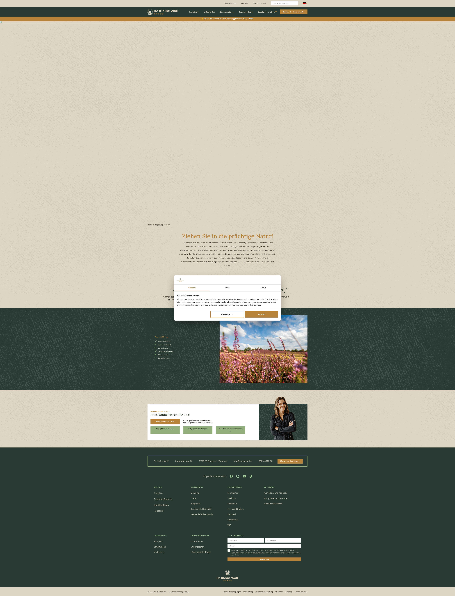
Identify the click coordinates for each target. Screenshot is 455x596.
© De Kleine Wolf (157, 592)
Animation (232, 503)
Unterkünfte (209, 12)
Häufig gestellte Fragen (197, 429)
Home (150, 225)
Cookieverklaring (301, 592)
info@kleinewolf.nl (243, 461)
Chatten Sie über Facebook (230, 429)
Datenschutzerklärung (258, 553)
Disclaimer (279, 592)
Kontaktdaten (197, 541)
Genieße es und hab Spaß (275, 493)
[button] (256, 379)
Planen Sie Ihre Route (289, 461)
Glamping (195, 493)
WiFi (229, 525)
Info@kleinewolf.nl (164, 429)
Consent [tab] (192, 288)
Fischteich (232, 514)
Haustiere (158, 510)
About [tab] (263, 288)
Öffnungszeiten (197, 547)
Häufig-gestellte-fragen (201, 552)
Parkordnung (248, 592)
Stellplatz (158, 493)
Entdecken (269, 487)
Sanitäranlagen (161, 504)
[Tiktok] (251, 476)
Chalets (194, 498)
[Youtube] (244, 476)
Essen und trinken (236, 509)
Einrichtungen (226, 12)
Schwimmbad (160, 547)
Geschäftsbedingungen (232, 592)
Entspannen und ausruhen (276, 498)
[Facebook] (231, 476)
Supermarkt (233, 519)
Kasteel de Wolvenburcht (202, 514)
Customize (225, 314)
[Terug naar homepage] (163, 12)
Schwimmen (233, 493)
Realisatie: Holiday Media (178, 592)
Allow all (261, 314)
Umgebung (159, 225)
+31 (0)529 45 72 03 (164, 421)
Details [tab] (227, 288)
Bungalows (195, 503)
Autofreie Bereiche (163, 498)
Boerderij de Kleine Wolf (201, 509)
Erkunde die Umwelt (273, 503)
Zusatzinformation (266, 12)
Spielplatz (232, 498)
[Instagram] (237, 476)
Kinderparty (159, 552)
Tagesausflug (245, 12)
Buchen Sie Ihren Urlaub (293, 12)
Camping (193, 12)
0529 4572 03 (265, 461)
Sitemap (289, 592)
